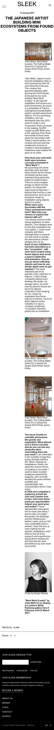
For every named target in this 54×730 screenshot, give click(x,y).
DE (50, 725)
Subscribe (36, 662)
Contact (7, 712)
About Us (7, 698)
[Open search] (50, 5)
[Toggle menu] (4, 6)
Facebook (22, 671)
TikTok (34, 671)
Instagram (8, 671)
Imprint (6, 703)
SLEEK (27, 4)
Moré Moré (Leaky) (35, 600)
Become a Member (12, 690)
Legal (5, 707)
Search (6, 716)
